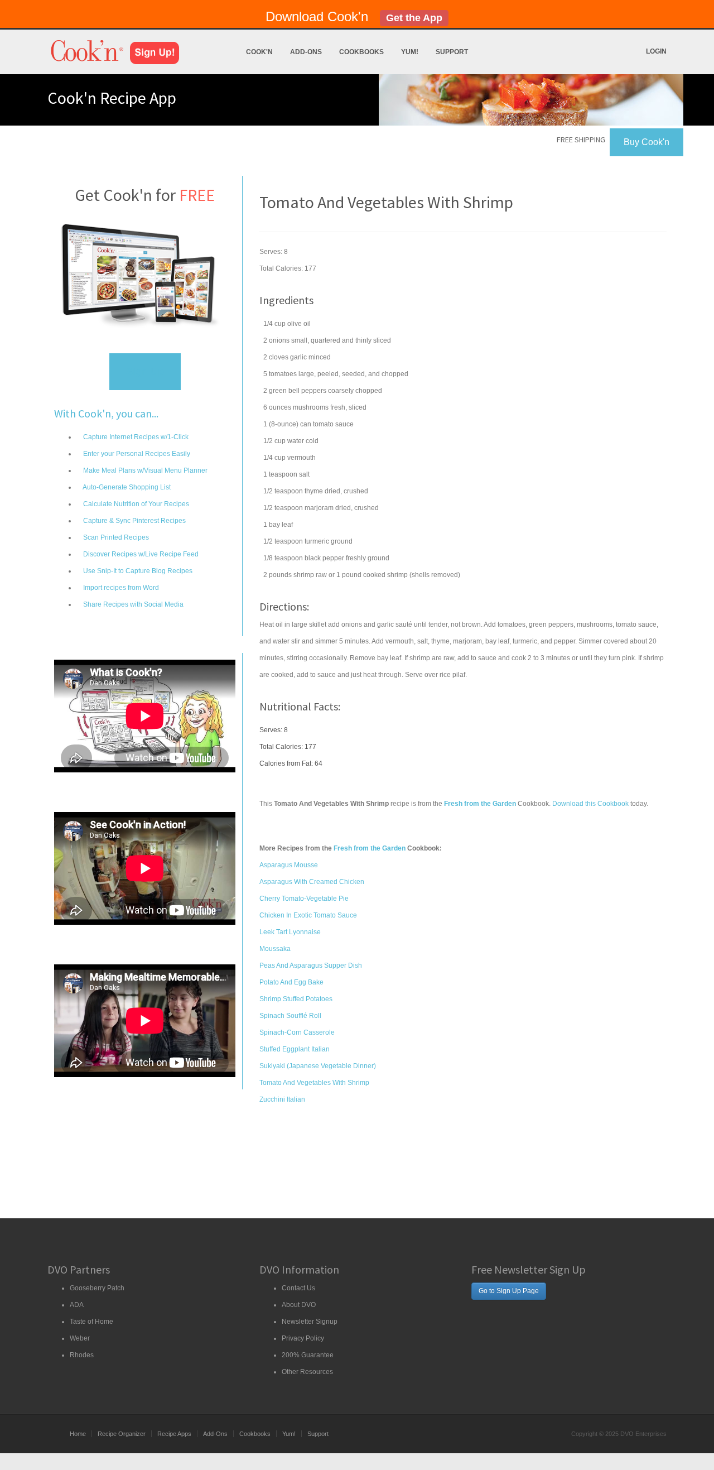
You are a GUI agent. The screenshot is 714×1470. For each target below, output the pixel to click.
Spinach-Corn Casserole (297, 1032)
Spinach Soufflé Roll (290, 1016)
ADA (77, 1305)
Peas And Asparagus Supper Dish (310, 965)
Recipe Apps (174, 1433)
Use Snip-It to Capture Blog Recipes (136, 571)
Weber (80, 1338)
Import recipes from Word (120, 588)
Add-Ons (306, 52)
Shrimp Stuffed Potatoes (295, 999)
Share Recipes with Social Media (132, 604)
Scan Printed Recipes (115, 537)
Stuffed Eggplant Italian (294, 1049)
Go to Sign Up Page (509, 1291)
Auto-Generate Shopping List (126, 487)
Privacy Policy (303, 1338)
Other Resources (307, 1372)
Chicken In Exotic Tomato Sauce (308, 915)
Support (452, 52)
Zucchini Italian (282, 1099)
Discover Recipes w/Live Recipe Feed (140, 554)
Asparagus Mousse (288, 865)
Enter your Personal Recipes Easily (135, 454)
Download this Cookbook (590, 804)
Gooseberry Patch (97, 1288)
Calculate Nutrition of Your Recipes (135, 504)
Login (656, 51)
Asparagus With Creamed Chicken (311, 882)
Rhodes (82, 1355)
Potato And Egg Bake (291, 982)
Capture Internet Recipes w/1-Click (135, 437)
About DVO (299, 1305)
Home (78, 1433)
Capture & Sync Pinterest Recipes (133, 521)
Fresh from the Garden (370, 848)
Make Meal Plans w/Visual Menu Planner (144, 470)
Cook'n (259, 52)
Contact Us (298, 1288)
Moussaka (275, 949)
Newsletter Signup (309, 1321)
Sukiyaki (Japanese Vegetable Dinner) (317, 1066)
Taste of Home (91, 1321)
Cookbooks (361, 52)
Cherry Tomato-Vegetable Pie (304, 898)
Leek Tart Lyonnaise (290, 932)
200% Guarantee (308, 1355)
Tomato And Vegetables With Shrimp (314, 1083)
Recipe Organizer (122, 1433)
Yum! (409, 52)
